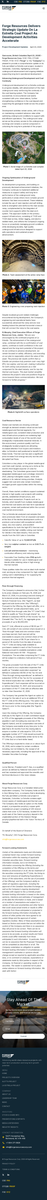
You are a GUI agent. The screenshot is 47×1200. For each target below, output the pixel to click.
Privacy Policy (8, 1164)
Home (4, 1073)
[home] (9, 8)
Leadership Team (9, 1098)
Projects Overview (11, 1077)
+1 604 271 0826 (13, 1143)
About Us (6, 1094)
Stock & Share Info (10, 1115)
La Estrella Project (11, 1085)
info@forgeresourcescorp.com (19, 1147)
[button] (43, 8)
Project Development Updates (15, 47)
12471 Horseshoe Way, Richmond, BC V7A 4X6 (15, 1137)
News (4, 1102)
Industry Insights (10, 1127)
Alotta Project (9, 1081)
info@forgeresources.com (13, 839)
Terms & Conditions (11, 1169)
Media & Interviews (10, 1123)
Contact (6, 1106)
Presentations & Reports (13, 1119)
